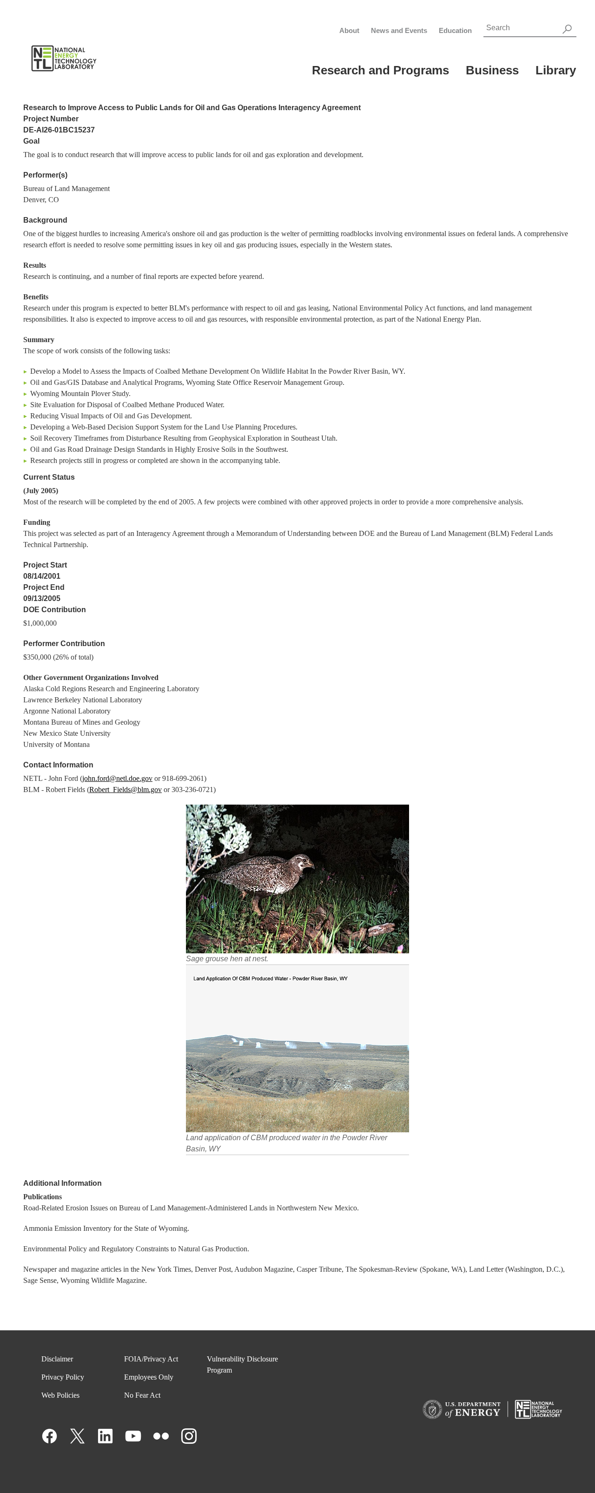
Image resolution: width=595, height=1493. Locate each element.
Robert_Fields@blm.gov (125, 789)
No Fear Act (142, 1395)
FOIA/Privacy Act (151, 1359)
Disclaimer (57, 1359)
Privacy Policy (62, 1377)
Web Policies (60, 1395)
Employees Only (148, 1377)
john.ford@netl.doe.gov (117, 778)
